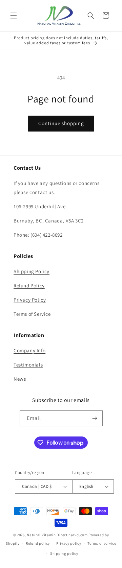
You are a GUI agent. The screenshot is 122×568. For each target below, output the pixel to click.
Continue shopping (61, 123)
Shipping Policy (31, 271)
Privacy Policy (30, 300)
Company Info (29, 350)
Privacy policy (68, 543)
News (20, 379)
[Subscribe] (94, 418)
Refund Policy (29, 285)
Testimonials (28, 364)
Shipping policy (64, 553)
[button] (13, 15)
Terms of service (101, 543)
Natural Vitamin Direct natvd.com (57, 534)
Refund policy (38, 543)
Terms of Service (32, 314)
